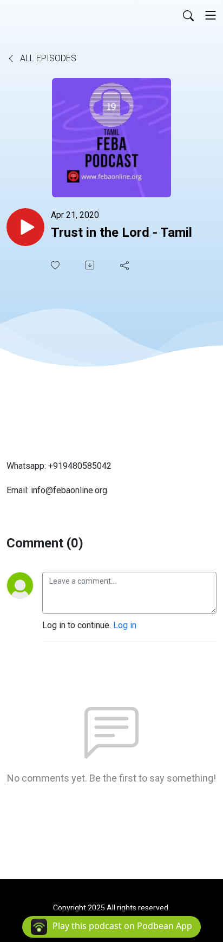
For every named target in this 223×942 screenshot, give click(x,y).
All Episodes (47, 58)
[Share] (125, 265)
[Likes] (56, 265)
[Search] (188, 15)
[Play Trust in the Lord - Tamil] (25, 227)
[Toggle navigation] (210, 15)
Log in (124, 625)
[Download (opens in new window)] (90, 265)
